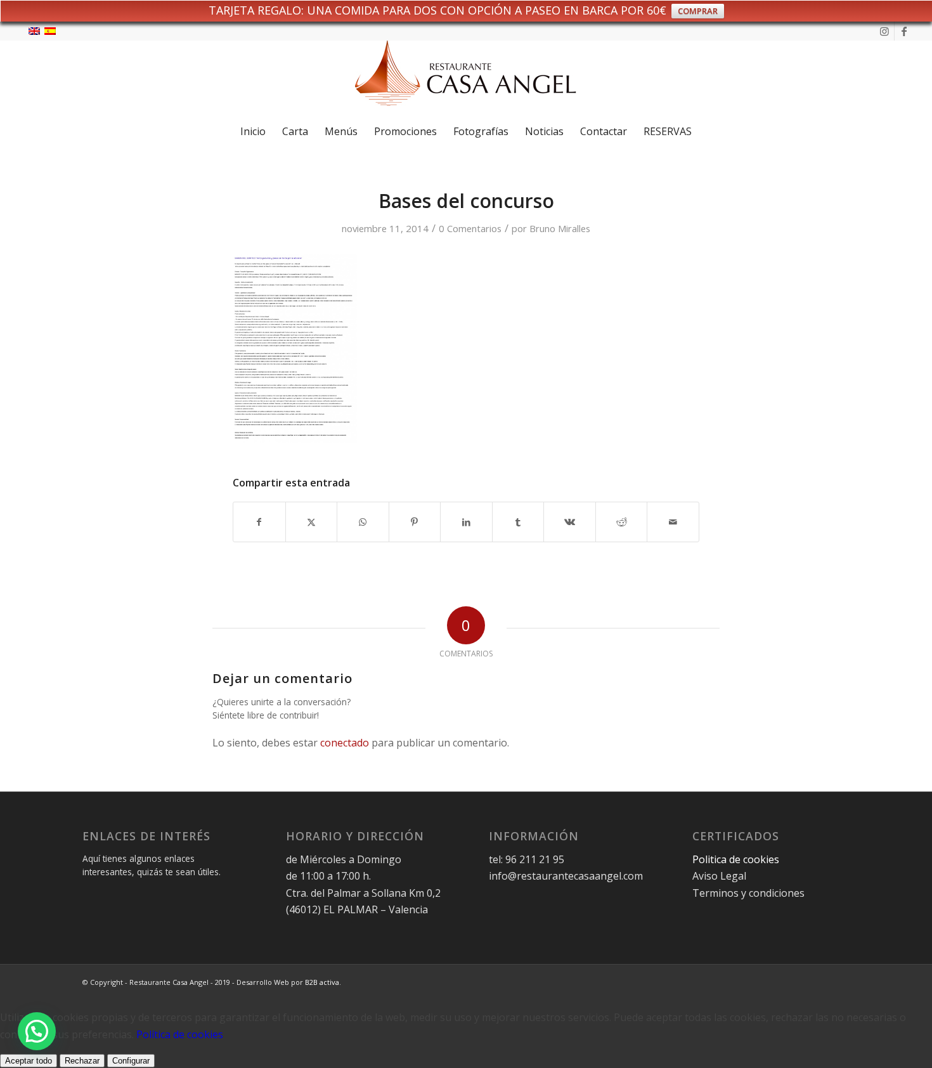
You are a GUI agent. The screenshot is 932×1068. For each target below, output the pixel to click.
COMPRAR (698, 10)
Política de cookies (179, 1034)
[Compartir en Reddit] (621, 522)
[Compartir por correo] (673, 522)
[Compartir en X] (311, 522)
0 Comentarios (470, 228)
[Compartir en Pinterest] (415, 522)
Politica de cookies (737, 859)
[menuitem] (253, 131)
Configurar (131, 1060)
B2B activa (322, 982)
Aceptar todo (28, 1060)
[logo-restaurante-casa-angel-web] (466, 78)
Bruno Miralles (559, 228)
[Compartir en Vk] (569, 522)
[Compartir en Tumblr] (518, 522)
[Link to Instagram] (885, 31)
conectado (344, 743)
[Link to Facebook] (904, 31)
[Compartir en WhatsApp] (363, 522)
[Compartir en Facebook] (259, 522)
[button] (37, 1031)
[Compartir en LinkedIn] (466, 522)
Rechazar (82, 1060)
